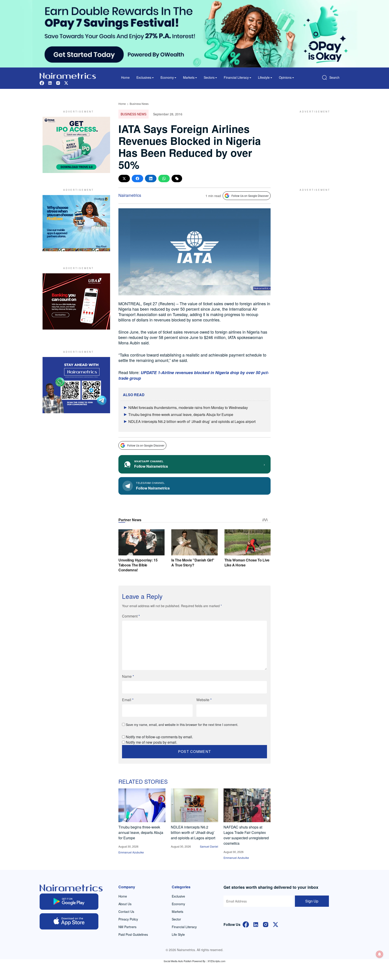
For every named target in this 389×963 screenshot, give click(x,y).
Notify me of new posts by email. (151, 742)
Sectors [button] (209, 77)
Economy (178, 904)
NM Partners (127, 927)
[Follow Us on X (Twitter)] (275, 924)
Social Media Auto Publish (178, 961)
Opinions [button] (285, 77)
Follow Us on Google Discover (250, 196)
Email (127, 699)
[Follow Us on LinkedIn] (256, 924)
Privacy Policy (128, 919)
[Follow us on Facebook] (42, 82)
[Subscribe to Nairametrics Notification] (379, 954)
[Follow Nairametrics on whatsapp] (76, 385)
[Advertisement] (312, 145)
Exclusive (178, 896)
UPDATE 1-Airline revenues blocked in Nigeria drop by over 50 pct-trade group (193, 375)
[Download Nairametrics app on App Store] (69, 921)
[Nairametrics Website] (68, 75)
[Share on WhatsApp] (164, 178)
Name (128, 676)
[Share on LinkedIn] (150, 178)
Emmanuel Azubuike (131, 852)
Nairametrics (129, 195)
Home (125, 77)
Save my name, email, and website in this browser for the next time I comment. (182, 724)
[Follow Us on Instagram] (265, 924)
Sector (176, 919)
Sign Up (311, 901)
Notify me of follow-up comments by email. (159, 736)
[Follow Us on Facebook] (246, 924)
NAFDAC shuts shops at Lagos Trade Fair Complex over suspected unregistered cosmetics (246, 835)
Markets (177, 911)
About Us (124, 904)
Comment (131, 616)
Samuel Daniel (209, 846)
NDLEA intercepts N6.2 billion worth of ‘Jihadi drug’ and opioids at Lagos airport (192, 421)
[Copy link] (177, 178)
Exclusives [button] (143, 77)
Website (204, 699)
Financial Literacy (184, 927)
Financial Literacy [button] (236, 77)
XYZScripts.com (216, 961)
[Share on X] (124, 178)
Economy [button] (167, 77)
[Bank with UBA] (76, 301)
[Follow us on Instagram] (58, 82)
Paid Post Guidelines (133, 934)
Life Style (178, 934)
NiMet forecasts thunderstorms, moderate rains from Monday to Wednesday (188, 407)
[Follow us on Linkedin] (50, 82)
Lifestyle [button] (264, 77)
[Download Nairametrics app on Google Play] (69, 901)
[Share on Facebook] (137, 178)
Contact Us (126, 911)
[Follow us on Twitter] (66, 82)
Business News (139, 104)
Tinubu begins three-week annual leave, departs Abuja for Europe (180, 414)
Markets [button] (188, 77)
